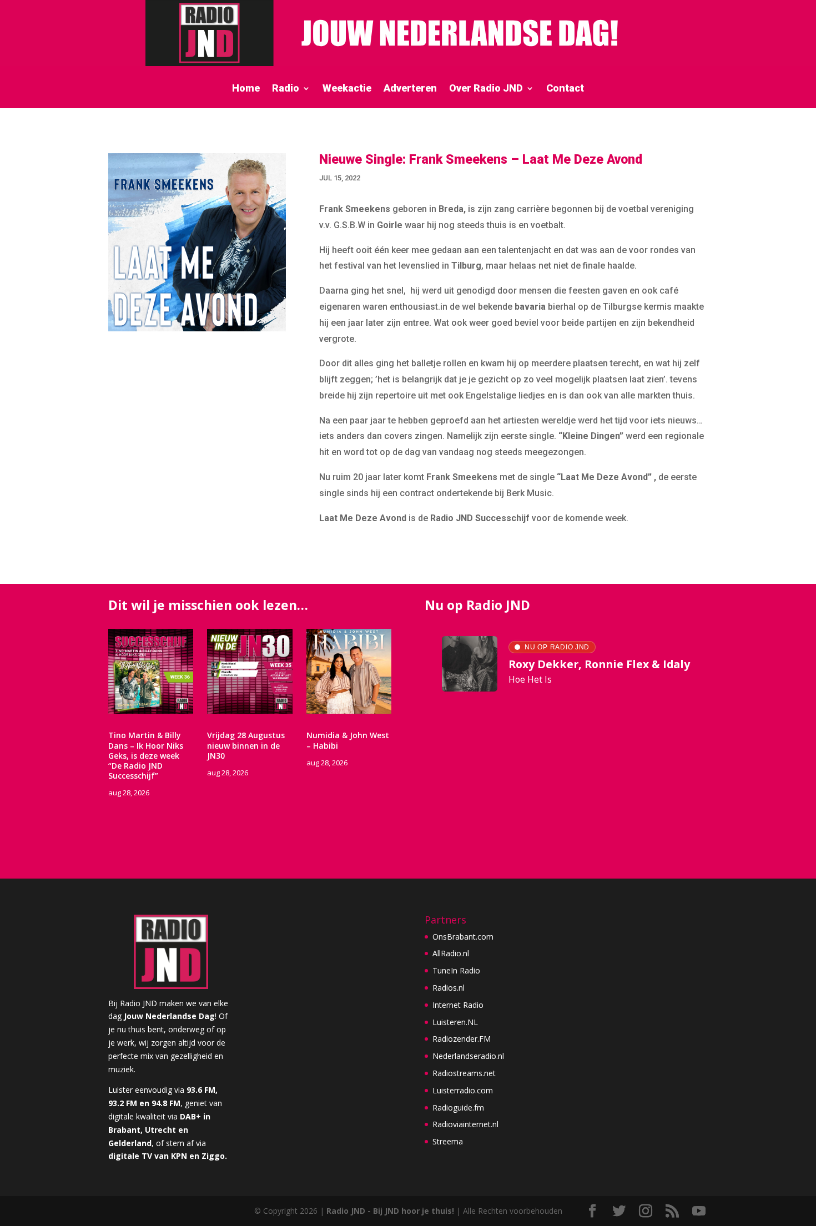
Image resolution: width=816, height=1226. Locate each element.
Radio (285, 89)
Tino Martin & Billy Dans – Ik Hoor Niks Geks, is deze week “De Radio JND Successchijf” (145, 755)
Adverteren (410, 89)
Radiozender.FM (461, 1038)
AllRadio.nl (450, 953)
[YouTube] (699, 1211)
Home (246, 89)
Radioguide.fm (458, 1107)
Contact (565, 89)
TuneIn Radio (456, 970)
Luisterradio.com (462, 1090)
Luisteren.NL (455, 1022)
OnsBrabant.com (462, 936)
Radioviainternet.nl (465, 1124)
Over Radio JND (486, 89)
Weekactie (347, 89)
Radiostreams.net (464, 1073)
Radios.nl (448, 987)
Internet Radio (457, 1005)
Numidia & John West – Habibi (347, 740)
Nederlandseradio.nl (468, 1056)
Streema (447, 1141)
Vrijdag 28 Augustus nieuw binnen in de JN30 (246, 745)
